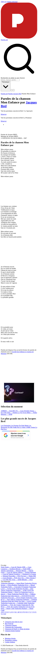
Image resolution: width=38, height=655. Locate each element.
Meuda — (27, 571)
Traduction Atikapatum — (20, 590)
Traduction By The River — (17, 606)
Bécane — (21, 569)
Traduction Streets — (11, 592)
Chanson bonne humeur (12, 631)
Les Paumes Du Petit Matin (20, 425)
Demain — (12, 578)
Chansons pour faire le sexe (13, 622)
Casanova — (8, 569)
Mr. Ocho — (15, 580)
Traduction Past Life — (13, 598)
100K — (26, 567)
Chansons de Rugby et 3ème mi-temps (17, 629)
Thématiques (5, 82)
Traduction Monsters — (12, 583)
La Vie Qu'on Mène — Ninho (27, 412)
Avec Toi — (24, 578)
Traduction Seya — (26, 585)
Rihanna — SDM (6, 414)
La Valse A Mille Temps (27, 427)
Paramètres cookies (11, 640)
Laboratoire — (13, 571)
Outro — (9, 572)
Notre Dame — (11, 567)
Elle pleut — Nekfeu (11, 412)
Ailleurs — (24, 572)
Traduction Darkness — (26, 599)
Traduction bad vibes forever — (18, 596)
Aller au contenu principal (9, 2)
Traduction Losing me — (14, 603)
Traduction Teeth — (15, 587)
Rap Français (9, 623)
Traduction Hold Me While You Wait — (18, 601)
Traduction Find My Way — (24, 594)
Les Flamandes (6, 425)
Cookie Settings (10, 642)
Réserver (3, 114)
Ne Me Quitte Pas (14, 427)
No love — (27, 576)
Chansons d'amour (11, 625)
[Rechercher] (11, 90)
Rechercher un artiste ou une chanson (13, 78)
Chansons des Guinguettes (13, 627)
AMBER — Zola (6, 411)
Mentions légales (10, 638)
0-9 (5, 614)
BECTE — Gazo (18, 411)
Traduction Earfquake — (17, 604)
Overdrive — (21, 574)
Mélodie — (27, 580)
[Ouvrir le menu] (13, 90)
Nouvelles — (15, 576)
